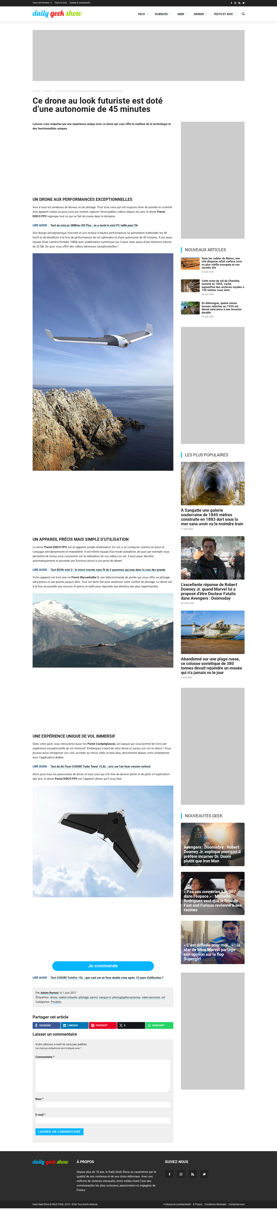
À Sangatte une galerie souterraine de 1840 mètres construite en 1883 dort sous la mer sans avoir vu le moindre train (212, 517)
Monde (199, 14)
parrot (94, 997)
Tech (141, 14)
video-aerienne (151, 997)
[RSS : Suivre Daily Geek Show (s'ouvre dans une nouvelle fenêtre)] (239, 3)
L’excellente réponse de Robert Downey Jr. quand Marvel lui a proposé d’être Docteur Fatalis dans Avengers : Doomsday (209, 591)
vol (163, 997)
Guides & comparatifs (80, 3)
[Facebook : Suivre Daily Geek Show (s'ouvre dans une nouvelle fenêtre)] (231, 3)
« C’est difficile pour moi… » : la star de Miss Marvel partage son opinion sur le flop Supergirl (212, 952)
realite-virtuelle (68, 997)
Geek (181, 14)
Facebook (45, 1025)
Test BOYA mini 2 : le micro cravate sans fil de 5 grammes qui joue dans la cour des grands (108, 570)
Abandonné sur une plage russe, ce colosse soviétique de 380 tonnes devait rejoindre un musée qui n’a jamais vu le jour (211, 666)
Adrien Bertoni (49, 992)
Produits (56, 1002)
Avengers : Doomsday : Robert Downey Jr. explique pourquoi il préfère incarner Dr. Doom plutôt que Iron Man (212, 854)
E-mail (40, 1114)
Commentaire (44, 1057)
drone (53, 997)
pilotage (84, 997)
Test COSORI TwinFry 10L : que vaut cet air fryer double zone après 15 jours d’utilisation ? (107, 977)
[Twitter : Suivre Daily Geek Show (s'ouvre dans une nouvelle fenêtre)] (244, 3)
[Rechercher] (243, 14)
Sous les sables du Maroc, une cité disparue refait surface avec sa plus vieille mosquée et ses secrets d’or (222, 263)
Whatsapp (158, 1025)
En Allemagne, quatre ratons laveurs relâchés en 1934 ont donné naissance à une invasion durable (222, 307)
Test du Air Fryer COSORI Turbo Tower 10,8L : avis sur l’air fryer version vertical (100, 766)
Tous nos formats (41, 3)
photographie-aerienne (126, 997)
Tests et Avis (61, 3)
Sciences (161, 14)
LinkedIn (72, 1025)
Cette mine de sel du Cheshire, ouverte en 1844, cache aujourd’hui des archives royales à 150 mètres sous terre (223, 285)
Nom (39, 1099)
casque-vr (105, 997)
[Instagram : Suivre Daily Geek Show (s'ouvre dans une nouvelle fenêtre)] (235, 3)
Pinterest (102, 1025)
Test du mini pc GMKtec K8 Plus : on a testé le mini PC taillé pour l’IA (94, 225)
